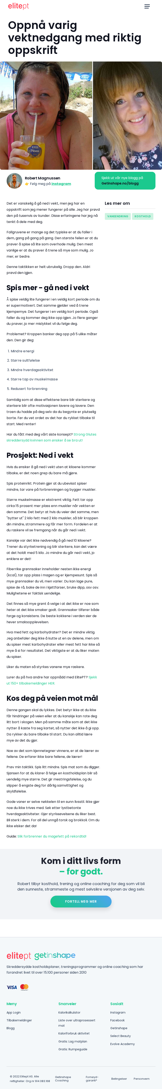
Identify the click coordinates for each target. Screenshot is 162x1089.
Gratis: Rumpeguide (72, 1049)
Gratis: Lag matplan (72, 1041)
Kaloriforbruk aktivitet (74, 1033)
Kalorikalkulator (69, 1012)
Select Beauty (120, 1036)
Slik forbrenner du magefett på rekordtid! (52, 836)
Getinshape (118, 1028)
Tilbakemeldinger (19, 1020)
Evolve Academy (122, 1044)
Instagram (118, 1012)
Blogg (11, 1028)
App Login (14, 1012)
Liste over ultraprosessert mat (76, 1023)
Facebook (117, 1020)
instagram (61, 183)
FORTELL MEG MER (81, 901)
